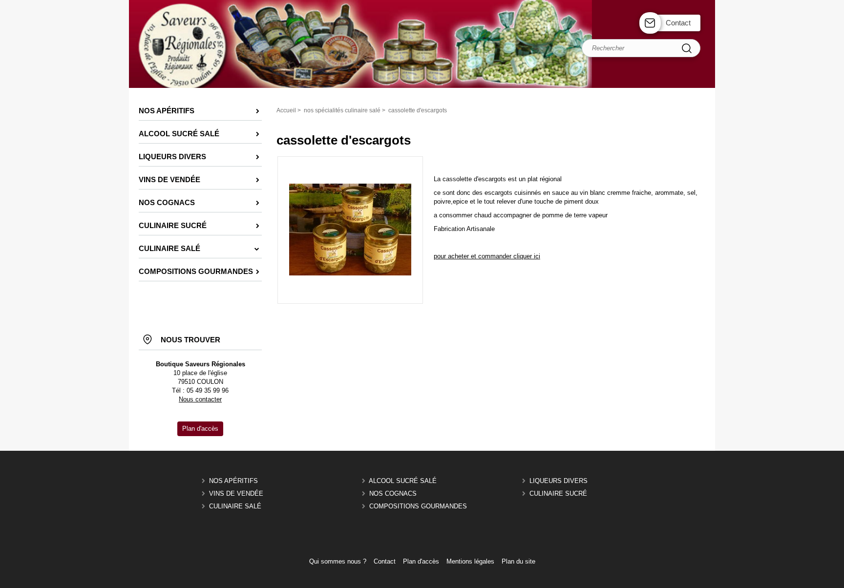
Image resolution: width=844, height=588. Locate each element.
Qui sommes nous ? (337, 561)
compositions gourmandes (418, 506)
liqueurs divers (558, 480)
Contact (678, 23)
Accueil (286, 110)
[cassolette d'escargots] (350, 273)
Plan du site (518, 561)
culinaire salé (235, 506)
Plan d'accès (421, 561)
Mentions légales (470, 561)
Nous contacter (200, 399)
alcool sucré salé (403, 480)
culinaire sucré (558, 493)
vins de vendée (236, 493)
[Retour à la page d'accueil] (422, 86)
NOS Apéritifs (233, 480)
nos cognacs (393, 493)
